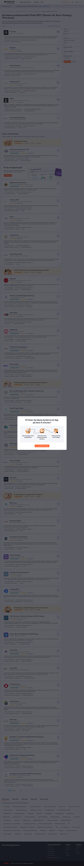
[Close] (65, 417)
